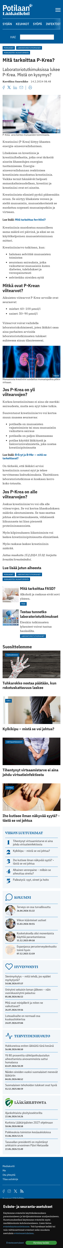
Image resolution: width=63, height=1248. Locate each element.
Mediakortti (9, 1166)
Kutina (9, 787)
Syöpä (37, 24)
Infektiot (53, 24)
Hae (13, 37)
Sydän (7, 24)
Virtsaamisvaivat (14, 742)
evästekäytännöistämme (16, 1226)
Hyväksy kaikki (41, 1242)
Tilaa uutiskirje (10, 1179)
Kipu (8, 700)
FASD (23, 604)
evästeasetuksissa (24, 1233)
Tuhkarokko (12, 655)
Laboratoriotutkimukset (29, 48)
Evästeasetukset (15, 1242)
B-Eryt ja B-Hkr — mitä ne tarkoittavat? (25, 456)
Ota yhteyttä (9, 1174)
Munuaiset (9, 48)
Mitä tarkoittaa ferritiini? (30, 219)
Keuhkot (22, 24)
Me (4, 1170)
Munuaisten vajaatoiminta (16, 52)
